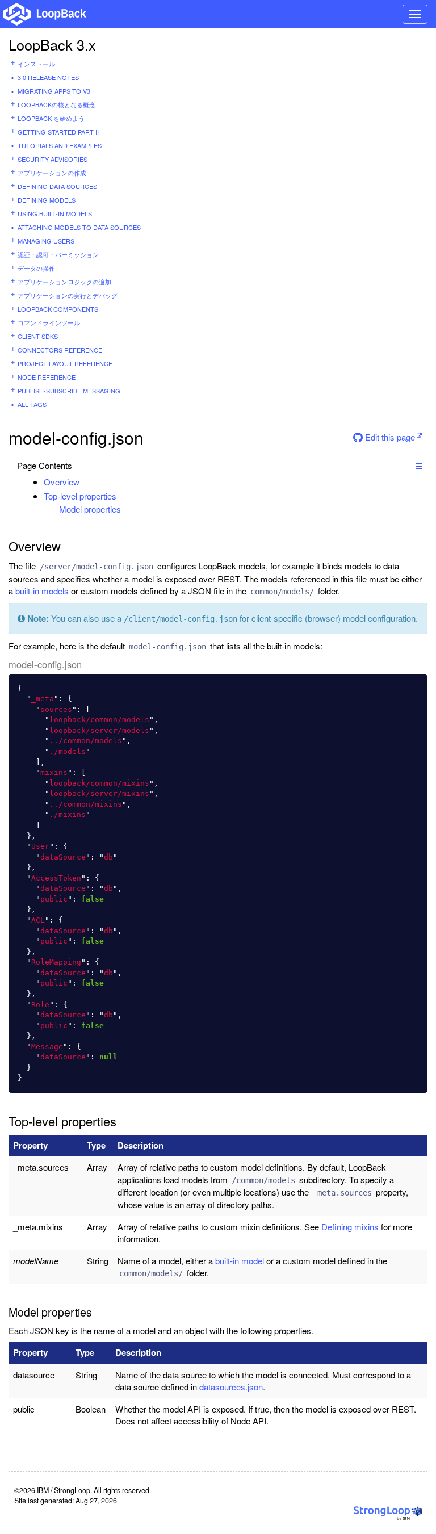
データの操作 (36, 268)
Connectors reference (60, 349)
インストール (36, 63)
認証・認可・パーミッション (58, 254)
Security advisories (52, 159)
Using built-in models (55, 213)
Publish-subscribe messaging (69, 390)
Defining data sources (57, 186)
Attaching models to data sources (79, 227)
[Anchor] (85, 481)
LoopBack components (58, 308)
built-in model (239, 1261)
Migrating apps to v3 (54, 90)
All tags (32, 404)
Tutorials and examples (60, 145)
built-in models (42, 591)
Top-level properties (80, 496)
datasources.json (231, 1387)
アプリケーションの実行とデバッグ (68, 295)
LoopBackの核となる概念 (56, 104)
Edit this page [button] (389, 437)
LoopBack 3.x (52, 44)
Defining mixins (350, 1227)
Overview (61, 482)
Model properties (90, 509)
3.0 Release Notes (48, 77)
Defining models (47, 199)
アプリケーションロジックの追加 (64, 281)
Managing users (46, 240)
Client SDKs (38, 336)
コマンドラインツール (49, 322)
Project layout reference (65, 363)
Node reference (47, 377)
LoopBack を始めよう (51, 118)
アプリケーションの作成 (52, 172)
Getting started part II (58, 131)
